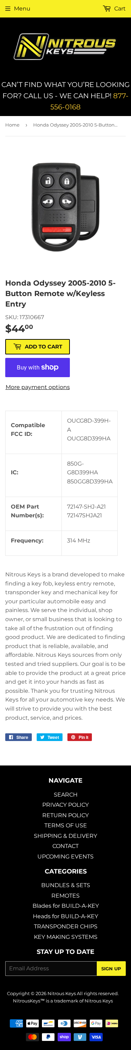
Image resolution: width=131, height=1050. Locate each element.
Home (12, 125)
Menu (22, 8)
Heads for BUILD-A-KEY (65, 916)
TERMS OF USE (65, 825)
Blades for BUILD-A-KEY (65, 905)
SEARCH (66, 794)
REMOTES (65, 895)
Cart (119, 8)
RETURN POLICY (65, 815)
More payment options (38, 387)
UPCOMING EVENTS (65, 856)
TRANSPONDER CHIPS (65, 926)
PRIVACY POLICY (65, 804)
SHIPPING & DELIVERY (65, 836)
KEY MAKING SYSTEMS (65, 937)
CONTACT (65, 846)
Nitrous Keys (62, 993)
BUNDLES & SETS (65, 885)
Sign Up (111, 968)
